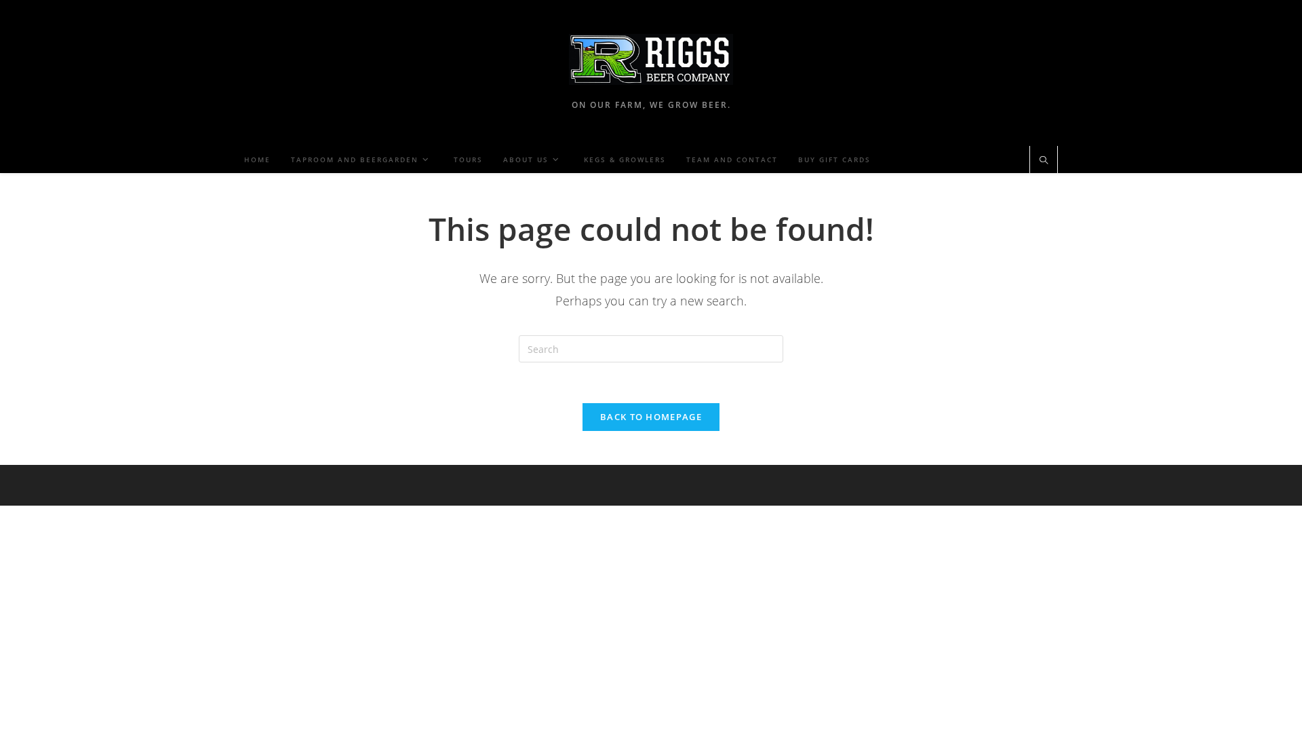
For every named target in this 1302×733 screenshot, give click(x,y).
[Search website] (1043, 160)
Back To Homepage (651, 417)
